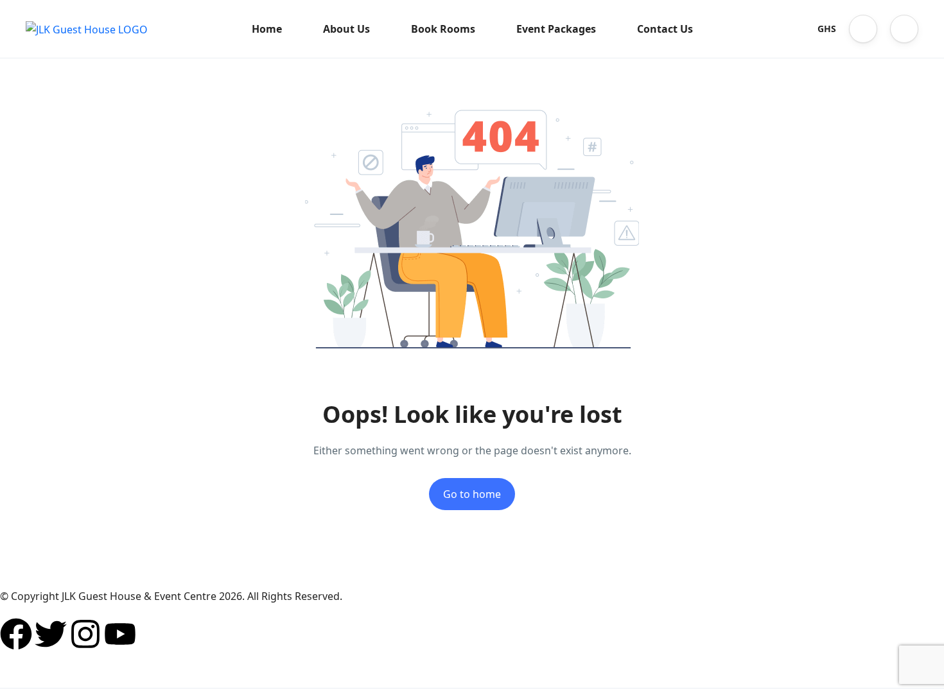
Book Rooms (443, 29)
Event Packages (556, 29)
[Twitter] (51, 634)
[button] (863, 29)
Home (267, 29)
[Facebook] (16, 634)
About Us (346, 29)
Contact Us (665, 29)
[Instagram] (85, 634)
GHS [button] (826, 28)
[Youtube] (120, 634)
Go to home (472, 494)
